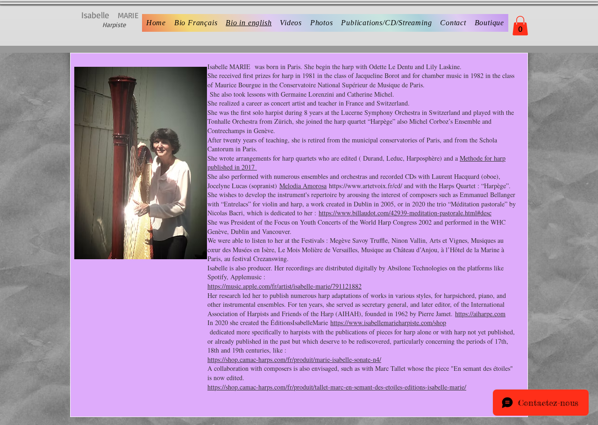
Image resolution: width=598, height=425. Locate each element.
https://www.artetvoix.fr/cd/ (365, 185)
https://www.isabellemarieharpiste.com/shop (388, 322)
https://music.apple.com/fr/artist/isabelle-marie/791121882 (284, 286)
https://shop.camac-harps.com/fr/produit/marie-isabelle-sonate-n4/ (294, 359)
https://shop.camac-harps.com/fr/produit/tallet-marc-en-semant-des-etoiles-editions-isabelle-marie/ (336, 386)
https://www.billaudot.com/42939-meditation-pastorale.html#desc (405, 212)
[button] (520, 25)
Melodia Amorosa (303, 185)
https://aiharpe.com (480, 313)
